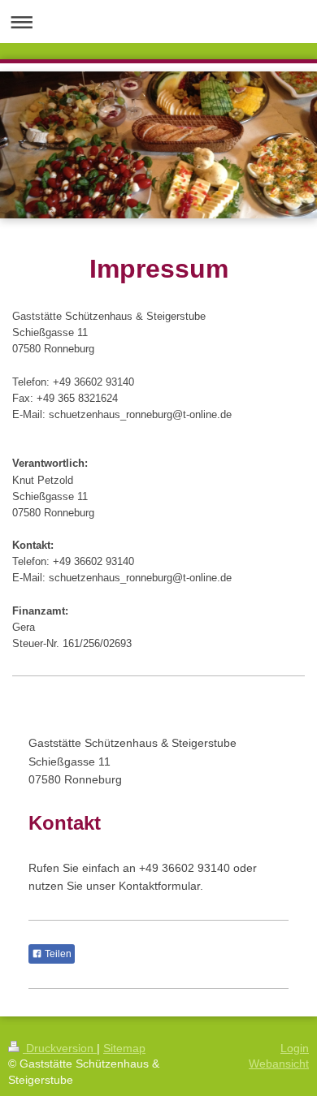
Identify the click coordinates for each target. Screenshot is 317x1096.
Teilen (57, 954)
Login (294, 1048)
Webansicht (279, 1063)
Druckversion (60, 1048)
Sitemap (124, 1048)
